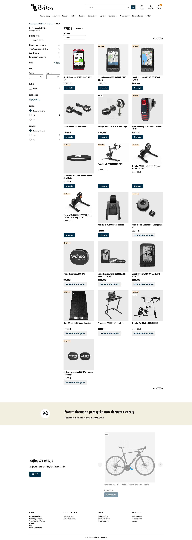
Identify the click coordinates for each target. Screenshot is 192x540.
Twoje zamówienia (137, 516)
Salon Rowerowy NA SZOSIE (36, 24)
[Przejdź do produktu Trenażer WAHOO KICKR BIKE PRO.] (113, 152)
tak (34, 115)
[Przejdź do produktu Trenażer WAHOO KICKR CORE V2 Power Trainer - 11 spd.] (147, 153)
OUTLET (35, 474)
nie (34, 120)
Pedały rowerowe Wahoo (44, 57)
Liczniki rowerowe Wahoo (44, 45)
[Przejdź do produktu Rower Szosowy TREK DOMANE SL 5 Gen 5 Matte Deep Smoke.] (130, 457)
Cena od (31, 73)
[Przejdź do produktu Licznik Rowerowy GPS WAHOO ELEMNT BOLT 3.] (113, 59)
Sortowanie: (67, 33)
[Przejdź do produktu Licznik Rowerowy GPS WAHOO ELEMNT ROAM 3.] (147, 59)
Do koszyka (69, 88)
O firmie (31, 523)
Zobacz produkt (111, 494)
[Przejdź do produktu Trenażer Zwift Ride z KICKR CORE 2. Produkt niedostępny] (147, 305)
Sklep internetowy (95, 537)
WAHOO (35, 89)
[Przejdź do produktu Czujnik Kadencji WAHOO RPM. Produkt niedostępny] (79, 256)
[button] (133, 7)
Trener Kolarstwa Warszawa (37, 521)
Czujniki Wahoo (44, 53)
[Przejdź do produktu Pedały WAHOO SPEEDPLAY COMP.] (79, 109)
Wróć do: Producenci (37, 40)
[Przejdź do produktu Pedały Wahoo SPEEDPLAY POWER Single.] (113, 109)
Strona (155, 39)
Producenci (50, 24)
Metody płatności (68, 516)
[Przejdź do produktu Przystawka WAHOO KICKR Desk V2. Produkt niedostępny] (113, 305)
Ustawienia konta (137, 518)
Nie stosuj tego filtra (39, 111)
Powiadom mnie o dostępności (144, 235)
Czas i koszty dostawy (70, 518)
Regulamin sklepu (103, 516)
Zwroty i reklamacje (103, 521)
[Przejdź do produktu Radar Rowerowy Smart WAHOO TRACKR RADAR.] (147, 109)
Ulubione (134, 521)
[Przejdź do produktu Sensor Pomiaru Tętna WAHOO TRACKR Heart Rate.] (79, 158)
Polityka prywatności (104, 518)
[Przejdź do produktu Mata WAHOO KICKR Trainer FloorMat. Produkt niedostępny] (79, 305)
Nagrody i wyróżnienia (35, 527)
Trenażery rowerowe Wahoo (44, 49)
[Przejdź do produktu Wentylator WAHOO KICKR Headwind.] (113, 207)
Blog (30, 525)
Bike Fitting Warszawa (35, 518)
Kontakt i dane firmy (35, 516)
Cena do (48, 73)
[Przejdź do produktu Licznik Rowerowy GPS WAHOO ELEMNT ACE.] (79, 59)
